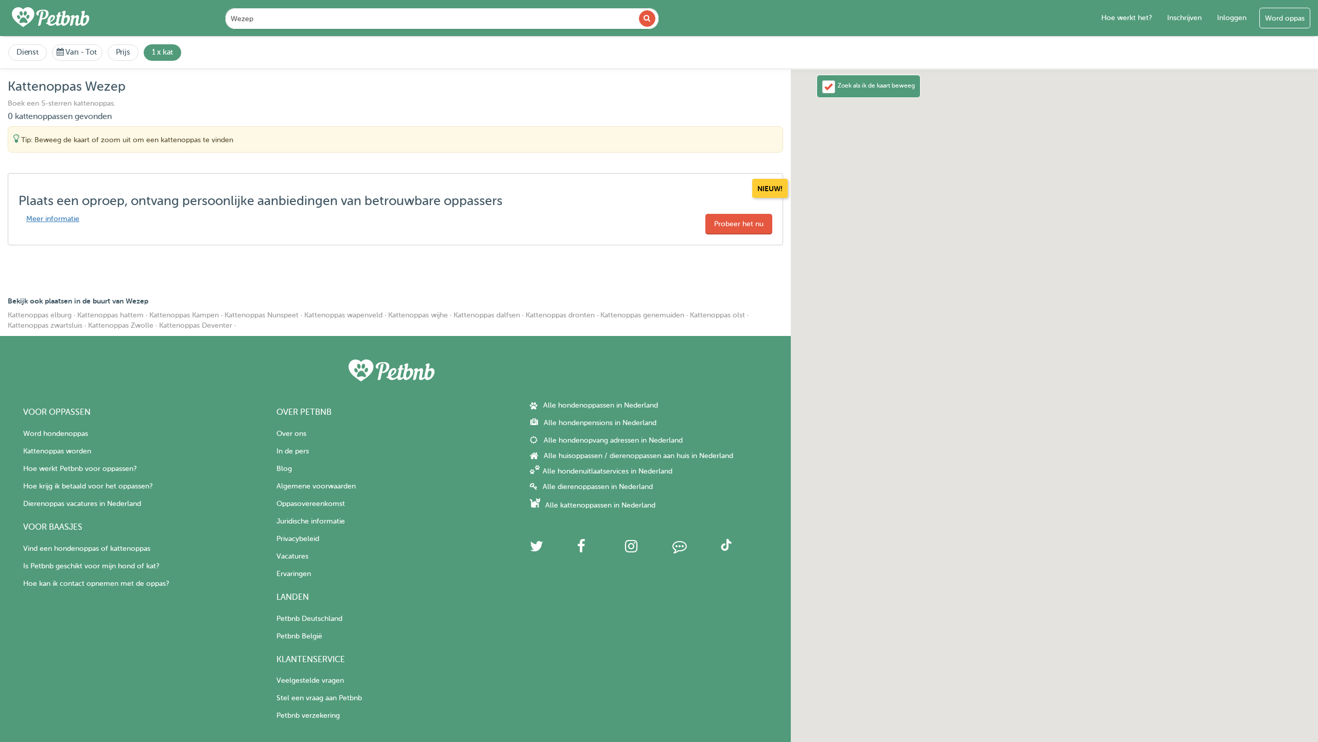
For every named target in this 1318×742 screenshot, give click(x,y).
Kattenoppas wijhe (418, 315)
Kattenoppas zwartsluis (45, 325)
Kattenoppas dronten (560, 315)
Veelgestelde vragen (310, 680)
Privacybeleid (297, 539)
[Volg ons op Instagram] (631, 549)
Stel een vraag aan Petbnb (319, 698)
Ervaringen (293, 574)
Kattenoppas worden (57, 451)
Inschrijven (1184, 18)
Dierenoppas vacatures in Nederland (82, 504)
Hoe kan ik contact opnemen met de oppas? (96, 583)
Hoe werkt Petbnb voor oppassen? (79, 469)
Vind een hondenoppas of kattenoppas (86, 548)
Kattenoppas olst (717, 315)
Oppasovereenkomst (310, 504)
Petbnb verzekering (308, 715)
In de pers (292, 451)
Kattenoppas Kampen (184, 315)
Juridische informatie (310, 521)
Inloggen (1231, 18)
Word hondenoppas (55, 433)
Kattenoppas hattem (110, 315)
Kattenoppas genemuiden (642, 315)
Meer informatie (52, 219)
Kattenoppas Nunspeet (261, 315)
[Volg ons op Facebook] (581, 549)
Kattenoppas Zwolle (120, 325)
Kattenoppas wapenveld (343, 315)
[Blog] (679, 549)
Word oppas (1285, 18)
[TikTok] (726, 548)
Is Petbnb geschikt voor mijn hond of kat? (91, 566)
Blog (284, 469)
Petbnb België (299, 636)
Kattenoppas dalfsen (487, 315)
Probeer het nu (739, 224)
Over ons (291, 433)
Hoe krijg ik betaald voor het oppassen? (87, 486)
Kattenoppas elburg (40, 315)
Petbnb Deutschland (309, 618)
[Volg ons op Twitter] (536, 549)
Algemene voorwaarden (316, 486)
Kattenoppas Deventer (195, 325)
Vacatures (292, 556)
